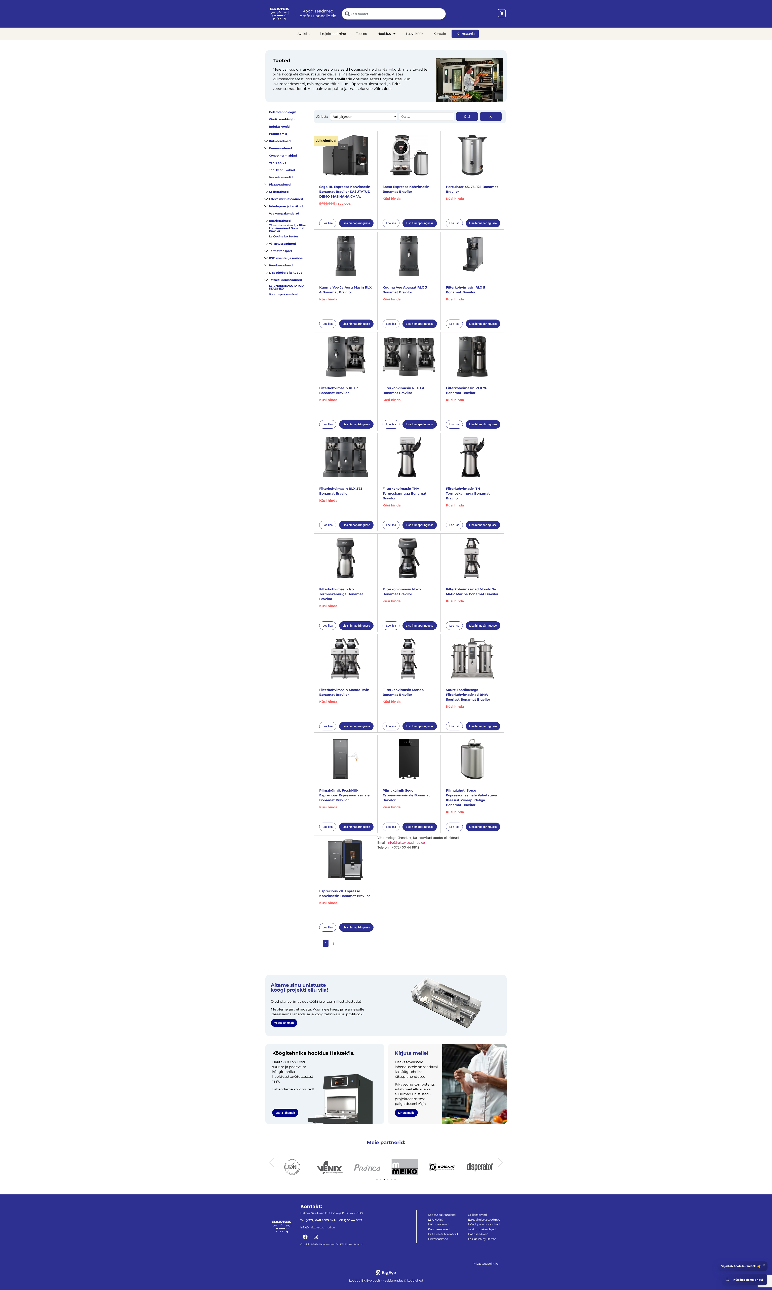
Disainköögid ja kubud (286, 272)
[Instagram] (316, 1237)
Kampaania (466, 34)
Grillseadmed (279, 191)
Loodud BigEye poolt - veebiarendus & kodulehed (386, 1280)
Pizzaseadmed (280, 184)
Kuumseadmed (280, 148)
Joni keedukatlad (282, 170)
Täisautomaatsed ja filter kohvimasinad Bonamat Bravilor (287, 228)
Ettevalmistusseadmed (286, 199)
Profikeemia (278, 133)
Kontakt (440, 34)
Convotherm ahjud (283, 155)
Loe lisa (328, 223)
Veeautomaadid (281, 177)
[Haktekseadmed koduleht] (279, 14)
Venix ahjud (277, 162)
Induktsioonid (279, 126)
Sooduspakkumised (283, 294)
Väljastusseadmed (282, 243)
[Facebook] (305, 1237)
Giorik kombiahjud (283, 119)
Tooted (361, 34)
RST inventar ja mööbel (286, 258)
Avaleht (304, 34)
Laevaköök (414, 34)
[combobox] (394, 14)
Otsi (467, 116)
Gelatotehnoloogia (283, 112)
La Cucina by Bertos (283, 236)
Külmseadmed (280, 141)
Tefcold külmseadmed (285, 279)
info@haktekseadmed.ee (406, 842)
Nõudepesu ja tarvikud (286, 206)
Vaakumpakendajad (284, 213)
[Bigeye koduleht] (386, 1272)
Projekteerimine (333, 34)
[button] (271, 1162)
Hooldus (384, 34)
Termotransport (280, 251)
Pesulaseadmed (281, 265)
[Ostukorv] (502, 14)
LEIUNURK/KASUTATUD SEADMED (286, 287)
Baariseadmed (280, 220)
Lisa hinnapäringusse (356, 223)
